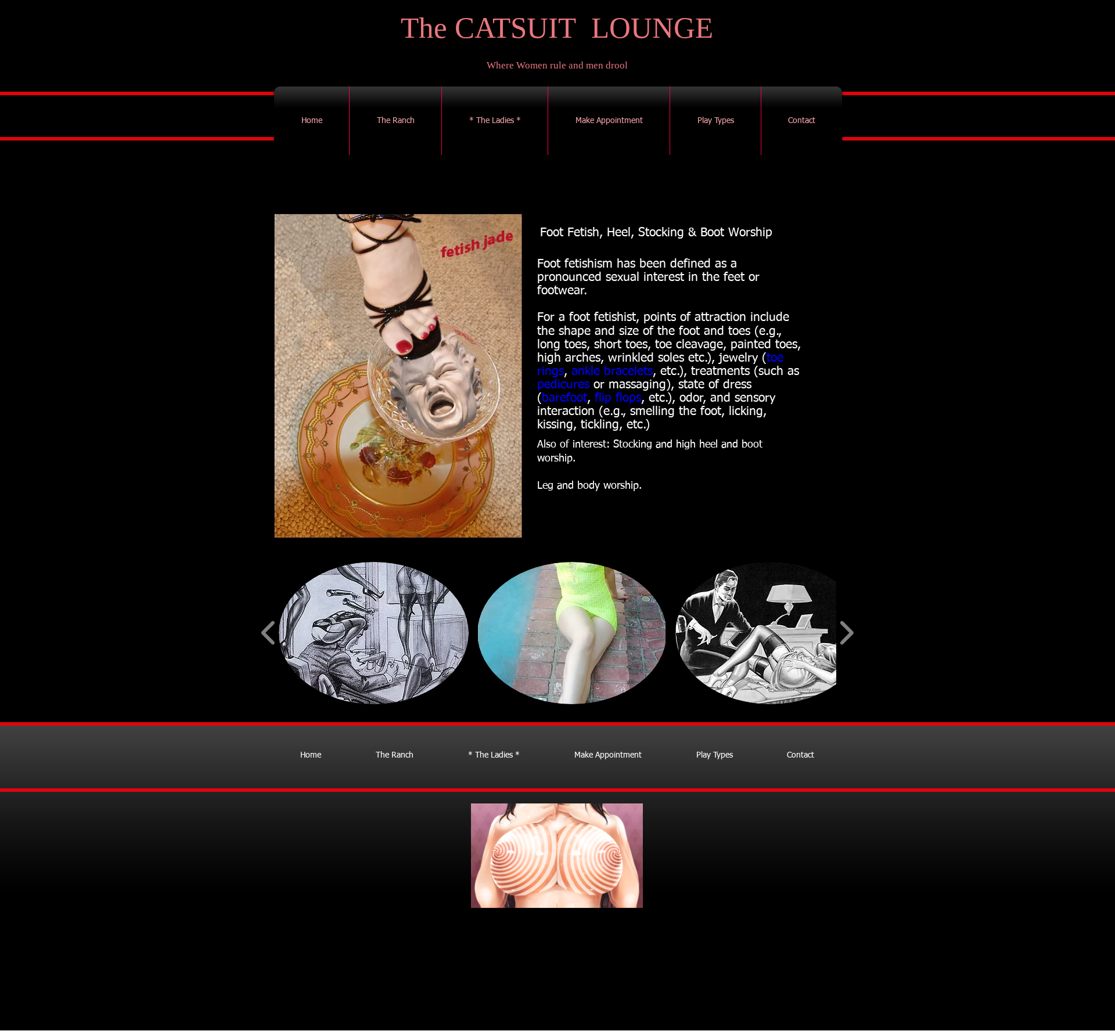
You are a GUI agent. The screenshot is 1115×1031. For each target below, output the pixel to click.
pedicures (563, 385)
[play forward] (846, 633)
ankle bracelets (612, 372)
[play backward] (269, 633)
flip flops (618, 398)
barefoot (564, 398)
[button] (374, 633)
